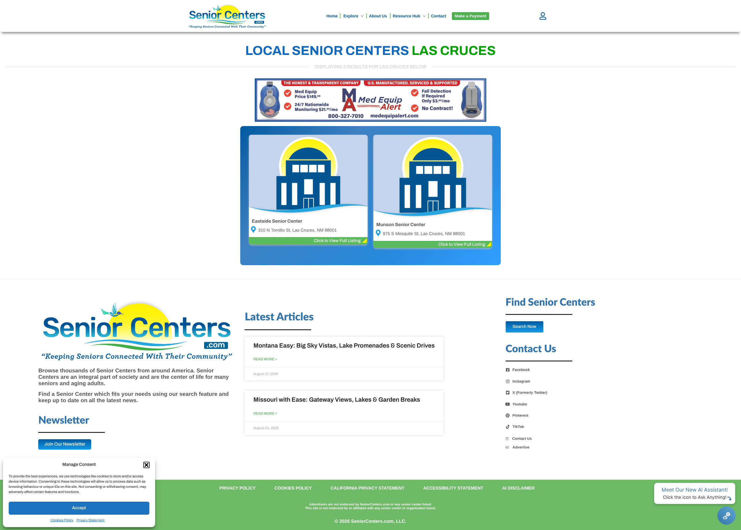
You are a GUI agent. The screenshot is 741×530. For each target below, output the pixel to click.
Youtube (520, 404)
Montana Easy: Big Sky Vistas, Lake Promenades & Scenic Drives (344, 346)
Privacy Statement (90, 520)
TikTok (518, 427)
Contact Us (522, 438)
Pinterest (521, 415)
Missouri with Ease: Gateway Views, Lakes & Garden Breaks (336, 400)
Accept (79, 508)
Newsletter (63, 420)
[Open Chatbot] (726, 515)
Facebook (521, 370)
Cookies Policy (62, 520)
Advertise (521, 447)
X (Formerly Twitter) (530, 393)
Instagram (521, 381)
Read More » (265, 359)
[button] (146, 465)
